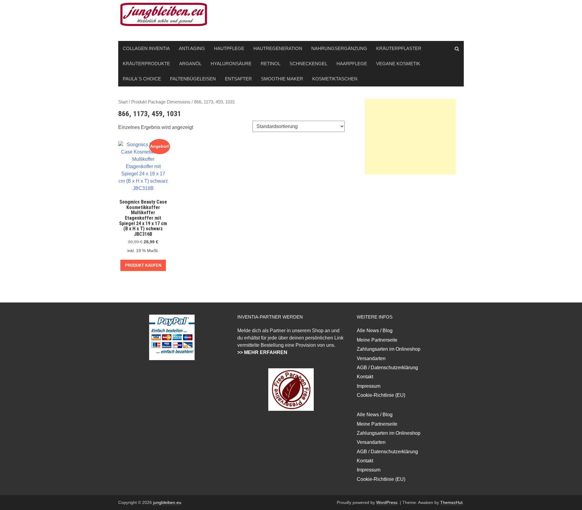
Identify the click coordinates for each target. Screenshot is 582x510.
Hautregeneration (277, 48)
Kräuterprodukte (146, 63)
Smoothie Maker (282, 78)
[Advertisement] (410, 136)
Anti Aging (192, 48)
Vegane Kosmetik (398, 63)
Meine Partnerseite (377, 340)
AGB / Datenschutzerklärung (387, 367)
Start (123, 102)
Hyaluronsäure (231, 63)
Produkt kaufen (143, 265)
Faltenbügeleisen (193, 78)
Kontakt (365, 376)
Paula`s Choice (142, 78)
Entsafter (238, 78)
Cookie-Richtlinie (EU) (381, 395)
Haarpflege (351, 63)
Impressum (368, 386)
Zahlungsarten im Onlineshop (388, 349)
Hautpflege (229, 48)
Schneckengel (308, 63)
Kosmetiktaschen (334, 78)
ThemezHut (451, 502)
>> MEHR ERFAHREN (262, 352)
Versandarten (371, 358)
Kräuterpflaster (398, 48)
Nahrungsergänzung (339, 48)
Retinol (270, 63)
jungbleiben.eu (167, 502)
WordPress (386, 502)
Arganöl (190, 63)
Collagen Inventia (146, 48)
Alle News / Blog (375, 330)
